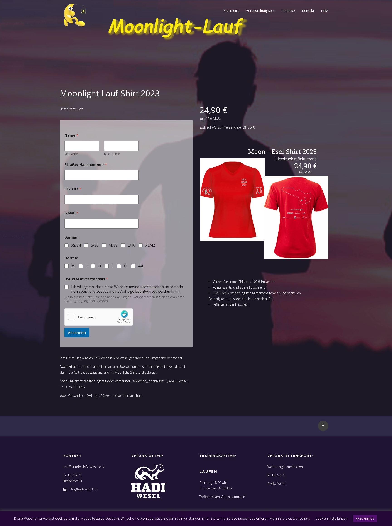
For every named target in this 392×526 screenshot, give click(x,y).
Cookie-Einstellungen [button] (331, 518)
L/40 (131, 245)
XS (73, 266)
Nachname (112, 154)
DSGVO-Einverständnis (86, 279)
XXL (141, 266)
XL (126, 266)
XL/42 (150, 245)
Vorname (71, 154)
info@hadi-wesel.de (83, 489)
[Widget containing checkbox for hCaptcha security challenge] (98, 317)
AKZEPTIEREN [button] (365, 518)
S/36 (94, 245)
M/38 (113, 245)
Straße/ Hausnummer (85, 165)
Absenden (77, 332)
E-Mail (71, 213)
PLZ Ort (72, 189)
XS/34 (76, 245)
